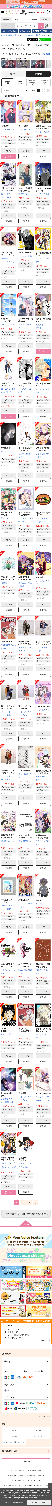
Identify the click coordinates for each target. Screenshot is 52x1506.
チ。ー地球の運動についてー (21, 1334)
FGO (10, 1326)
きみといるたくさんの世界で (25, 513)
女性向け (46, 19)
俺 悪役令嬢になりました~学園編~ (43, 837)
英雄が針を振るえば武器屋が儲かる (7, 837)
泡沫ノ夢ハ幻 (24, 770)
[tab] (20, 82)
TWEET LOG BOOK (6, 1029)
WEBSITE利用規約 (18, 1471)
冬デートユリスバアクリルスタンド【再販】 (7, 773)
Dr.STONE (37, 31)
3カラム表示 (38, 92)
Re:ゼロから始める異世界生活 (28, 53)
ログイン (40, 12)
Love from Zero (43, 706)
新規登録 (31, 12)
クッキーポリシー (35, 1480)
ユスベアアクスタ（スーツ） (25, 965)
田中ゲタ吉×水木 (15, 1337)
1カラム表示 (48, 92)
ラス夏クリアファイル (7, 900)
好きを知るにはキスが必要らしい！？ (43, 450)
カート (10, 156)
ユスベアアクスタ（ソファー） (7, 965)
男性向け (35, 19)
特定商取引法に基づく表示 (13, 1485)
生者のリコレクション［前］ (7, 319)
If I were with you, (7, 1094)
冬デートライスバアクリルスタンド (25, 644)
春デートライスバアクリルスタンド (43, 642)
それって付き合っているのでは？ (7, 190)
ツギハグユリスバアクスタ (7, 384)
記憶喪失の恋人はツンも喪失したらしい (43, 773)
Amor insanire (24, 252)
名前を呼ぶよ (41, 577)
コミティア (13, 1331)
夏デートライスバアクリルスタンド (25, 708)
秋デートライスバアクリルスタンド (7, 708)
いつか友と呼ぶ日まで (25, 384)
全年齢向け (6, 19)
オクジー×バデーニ (16, 1329)
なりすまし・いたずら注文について (37, 1485)
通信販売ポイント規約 (16, 1476)
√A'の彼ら (5, 125)
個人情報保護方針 (19, 1480)
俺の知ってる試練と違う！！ (43, 320)
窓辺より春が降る (43, 1093)
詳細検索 (46, 26)
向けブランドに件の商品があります (26, 1213)
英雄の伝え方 (24, 899)
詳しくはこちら (44, 1416)
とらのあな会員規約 (35, 1471)
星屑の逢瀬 (6, 447)
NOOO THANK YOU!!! (7, 513)
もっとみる (45, 1340)
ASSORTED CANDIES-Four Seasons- (25, 579)
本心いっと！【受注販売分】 (25, 1029)
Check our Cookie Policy (13, 1502)
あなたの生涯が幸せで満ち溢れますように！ (25, 190)
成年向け (16, 19)
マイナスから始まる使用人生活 (25, 836)
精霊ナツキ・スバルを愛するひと (43, 127)
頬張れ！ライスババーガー (43, 513)
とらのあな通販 (6, 35)
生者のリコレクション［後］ (43, 189)
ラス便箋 (22, 1093)
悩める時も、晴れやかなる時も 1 (43, 965)
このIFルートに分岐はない (25, 319)
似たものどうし (25, 125)
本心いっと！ (6, 641)
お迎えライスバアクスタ (25, 1158)
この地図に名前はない (43, 253)
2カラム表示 (43, 92)
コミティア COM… (9, 31)
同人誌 (17, 35)
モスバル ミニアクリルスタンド (8, 578)
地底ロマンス (25, 31)
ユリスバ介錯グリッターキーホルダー (7, 255)
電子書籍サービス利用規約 (36, 1476)
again (38, 899)
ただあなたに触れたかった (43, 384)
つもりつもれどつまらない (25, 449)
